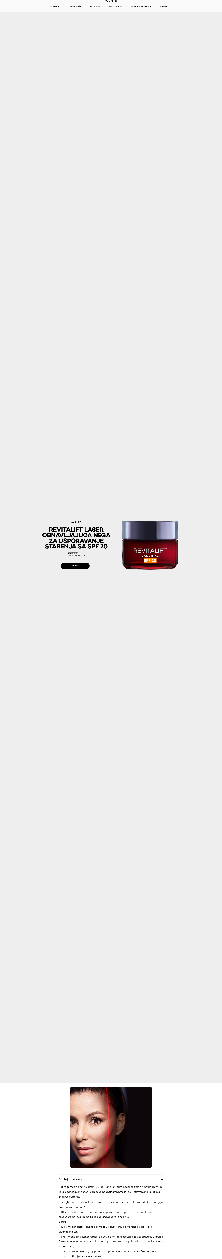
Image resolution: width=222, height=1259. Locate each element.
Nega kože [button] (75, 6)
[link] (76, 554)
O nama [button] (164, 6)
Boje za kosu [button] (116, 6)
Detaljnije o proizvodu (70, 1179)
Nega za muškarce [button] (141, 6)
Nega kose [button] (95, 6)
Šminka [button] (55, 6)
